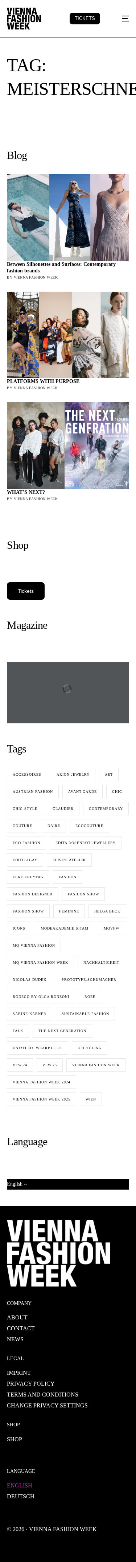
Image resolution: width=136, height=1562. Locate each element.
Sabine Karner (29, 1014)
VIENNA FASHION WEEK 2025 (41, 1099)
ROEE (90, 997)
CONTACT (21, 1328)
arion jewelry (73, 774)
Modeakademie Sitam (64, 928)
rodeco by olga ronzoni (41, 997)
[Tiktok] (82, 1545)
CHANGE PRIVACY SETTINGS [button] (47, 1405)
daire (54, 826)
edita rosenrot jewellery (85, 843)
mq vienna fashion (34, 945)
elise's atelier (69, 860)
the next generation (62, 1031)
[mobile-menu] (121, 18)
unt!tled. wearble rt (37, 1048)
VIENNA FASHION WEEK (96, 1065)
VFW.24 (20, 1065)
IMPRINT (19, 1373)
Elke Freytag (28, 877)
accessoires (27, 774)
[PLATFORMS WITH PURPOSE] (68, 335)
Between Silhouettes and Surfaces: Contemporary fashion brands (61, 267)
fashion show (83, 894)
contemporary (106, 809)
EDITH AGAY (25, 860)
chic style (25, 809)
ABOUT (17, 1317)
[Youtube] (36, 1545)
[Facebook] (12, 1545)
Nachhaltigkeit (101, 962)
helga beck (107, 911)
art (109, 774)
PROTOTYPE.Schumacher (89, 980)
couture (22, 826)
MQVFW (111, 928)
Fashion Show (28, 911)
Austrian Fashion (33, 792)
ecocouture (89, 826)
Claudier (63, 809)
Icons (19, 928)
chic (117, 792)
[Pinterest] (71, 1545)
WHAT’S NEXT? (26, 492)
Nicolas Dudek (29, 980)
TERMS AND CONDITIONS (42, 1394)
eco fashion (26, 843)
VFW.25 (49, 1065)
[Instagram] (47, 1545)
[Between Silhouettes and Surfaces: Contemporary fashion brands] (68, 217)
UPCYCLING (90, 1048)
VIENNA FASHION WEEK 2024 (41, 1082)
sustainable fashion (85, 1014)
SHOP (14, 1439)
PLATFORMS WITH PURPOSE (43, 381)
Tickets (26, 591)
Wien (91, 1099)
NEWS (15, 1339)
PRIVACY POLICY (31, 1384)
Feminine (69, 911)
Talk (18, 1031)
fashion (68, 877)
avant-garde (82, 792)
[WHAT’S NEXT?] (68, 445)
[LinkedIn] (59, 1545)
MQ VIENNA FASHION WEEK (40, 962)
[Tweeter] (24, 1545)
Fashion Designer (33, 894)
